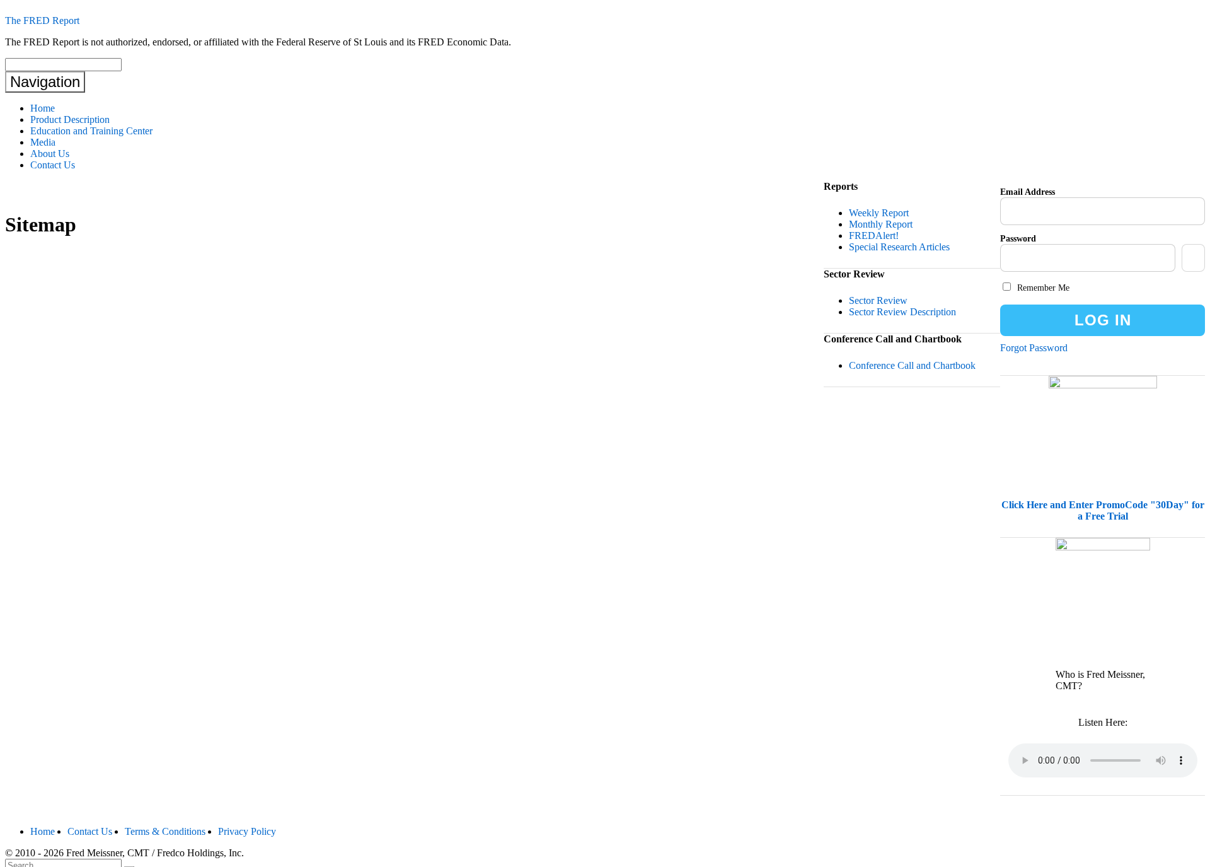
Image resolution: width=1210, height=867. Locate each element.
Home (42, 108)
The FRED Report (42, 20)
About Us (49, 153)
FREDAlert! (874, 235)
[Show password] (1193, 258)
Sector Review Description (902, 311)
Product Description (70, 119)
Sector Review (878, 300)
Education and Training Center (91, 130)
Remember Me (1042, 288)
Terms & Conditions (165, 831)
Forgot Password (1034, 347)
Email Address (1027, 192)
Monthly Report (881, 224)
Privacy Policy (247, 831)
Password (1018, 238)
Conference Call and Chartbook (912, 365)
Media (42, 142)
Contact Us (52, 165)
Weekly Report (879, 212)
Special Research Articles (899, 246)
